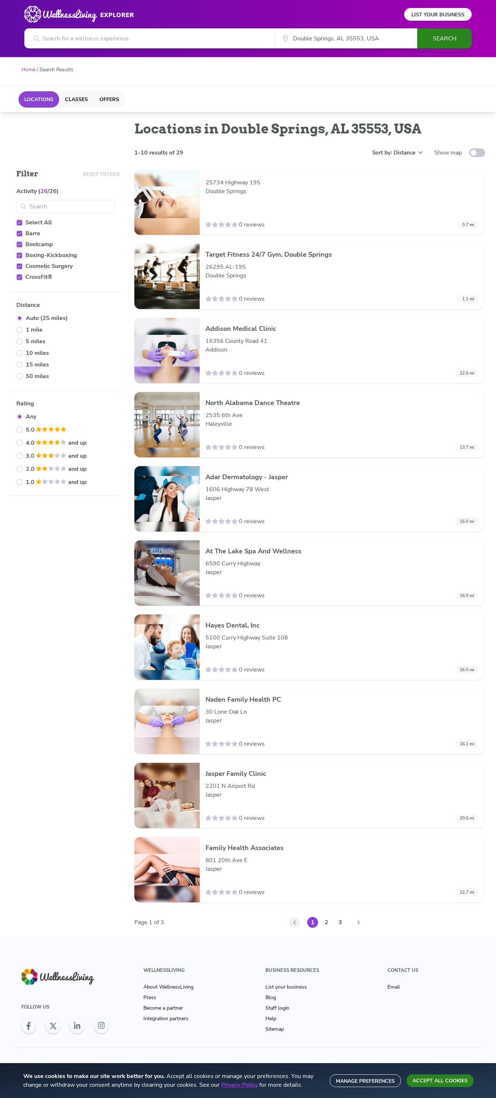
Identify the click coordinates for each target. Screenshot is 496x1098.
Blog (270, 997)
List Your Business (437, 14)
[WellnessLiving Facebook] (28, 1025)
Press (149, 997)
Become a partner (163, 1008)
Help (270, 1018)
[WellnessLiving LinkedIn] (77, 1025)
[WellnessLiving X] (53, 1025)
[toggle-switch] (477, 152)
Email (393, 986)
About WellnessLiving (168, 986)
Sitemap (274, 1029)
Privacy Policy (239, 1085)
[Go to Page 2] (358, 922)
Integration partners (165, 1018)
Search (444, 39)
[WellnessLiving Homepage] (65, 977)
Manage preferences (365, 1081)
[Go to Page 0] (294, 922)
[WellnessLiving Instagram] (101, 1025)
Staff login (277, 1008)
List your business (286, 986)
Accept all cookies (440, 1080)
